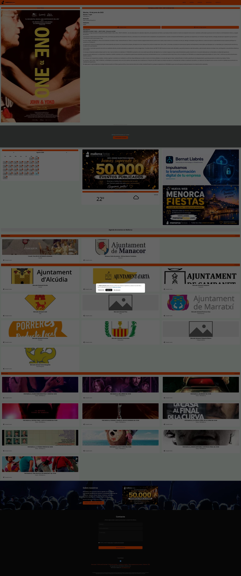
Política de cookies (116, 287)
